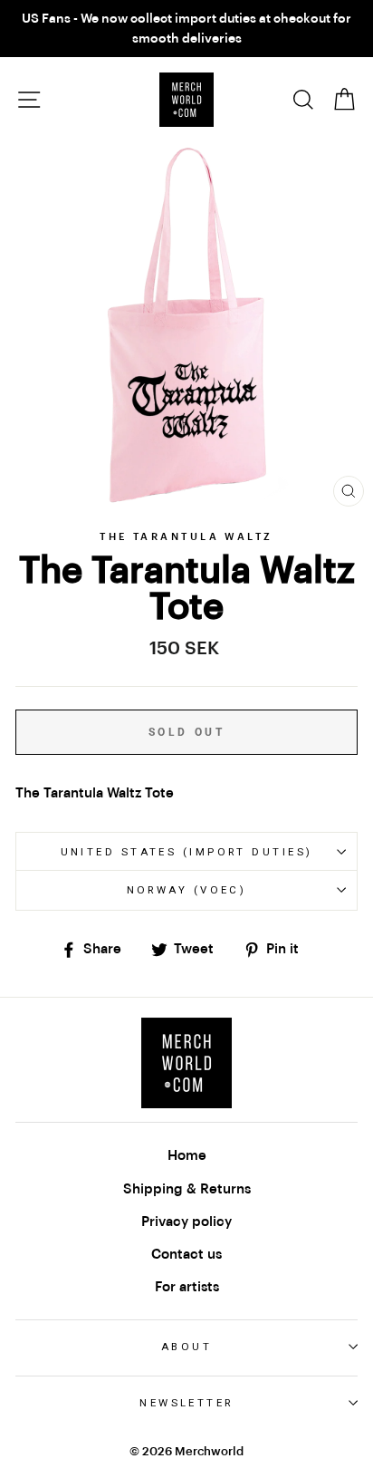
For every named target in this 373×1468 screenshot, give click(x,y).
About (186, 1346)
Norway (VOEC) (187, 890)
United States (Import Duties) (187, 851)
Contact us (186, 1254)
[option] (186, 28)
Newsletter (186, 1402)
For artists (187, 1287)
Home (186, 1155)
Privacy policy (186, 1221)
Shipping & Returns (187, 1189)
